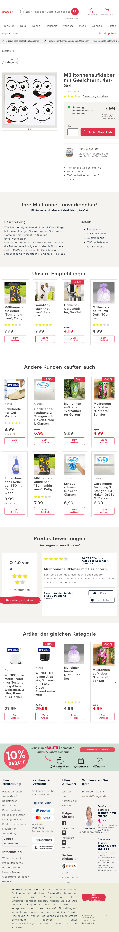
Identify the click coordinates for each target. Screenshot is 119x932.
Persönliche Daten (13, 814)
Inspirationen (9, 33)
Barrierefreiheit (11, 867)
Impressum (87, 915)
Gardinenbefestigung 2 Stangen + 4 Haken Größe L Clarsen (44, 416)
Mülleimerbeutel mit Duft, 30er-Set (101, 312)
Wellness (68, 25)
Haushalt (51, 25)
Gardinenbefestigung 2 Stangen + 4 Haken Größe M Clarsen (104, 491)
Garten (112, 25)
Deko (23, 25)
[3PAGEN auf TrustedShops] (69, 866)
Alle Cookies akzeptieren (94, 897)
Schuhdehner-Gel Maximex (12, 412)
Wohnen (97, 25)
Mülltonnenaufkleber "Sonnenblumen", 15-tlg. (13, 312)
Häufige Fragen (12, 791)
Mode (82, 25)
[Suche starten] (75, 11)
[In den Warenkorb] (98, 126)
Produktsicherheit (13, 862)
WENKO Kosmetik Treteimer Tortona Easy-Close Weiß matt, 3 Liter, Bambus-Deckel (14, 686)
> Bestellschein (71, 18)
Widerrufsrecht (11, 858)
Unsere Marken (11, 872)
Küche (36, 25)
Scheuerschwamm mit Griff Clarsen (71, 489)
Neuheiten (8, 25)
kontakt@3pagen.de (94, 796)
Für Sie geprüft (88, 148)
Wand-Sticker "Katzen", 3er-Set (43, 310)
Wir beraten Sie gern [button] (95, 782)
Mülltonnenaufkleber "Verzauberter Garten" (73, 409)
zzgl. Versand (109, 118)
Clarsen (38, 403)
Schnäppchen (107, 33)
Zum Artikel (15, 339)
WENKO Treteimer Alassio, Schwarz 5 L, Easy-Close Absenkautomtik (45, 684)
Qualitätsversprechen (15, 876)
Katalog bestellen (13, 819)
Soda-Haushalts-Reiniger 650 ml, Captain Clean (13, 485)
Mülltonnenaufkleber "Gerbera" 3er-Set (103, 409)
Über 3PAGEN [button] (69, 782)
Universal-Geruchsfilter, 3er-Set (72, 308)
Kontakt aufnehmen (14, 824)
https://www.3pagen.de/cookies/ (31, 923)
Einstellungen (89, 920)
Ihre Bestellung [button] (12, 782)
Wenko (8, 403)
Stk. (69, 126)
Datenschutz (88, 923)
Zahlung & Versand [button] (41, 782)
